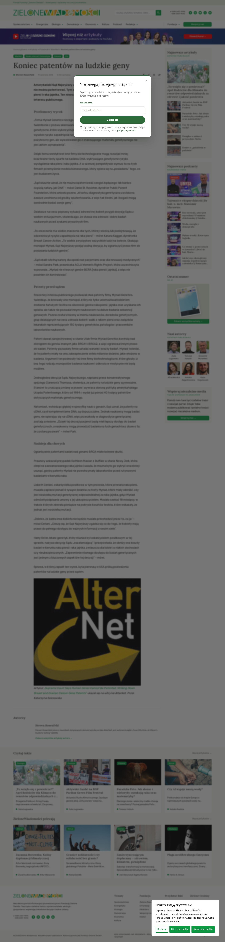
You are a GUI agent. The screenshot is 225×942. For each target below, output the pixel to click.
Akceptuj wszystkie (203, 929)
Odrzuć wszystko (179, 929)
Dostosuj (162, 929)
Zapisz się (112, 119)
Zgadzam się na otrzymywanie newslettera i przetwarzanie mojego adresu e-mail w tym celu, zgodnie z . (113, 129)
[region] (185, 918)
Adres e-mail (86, 103)
